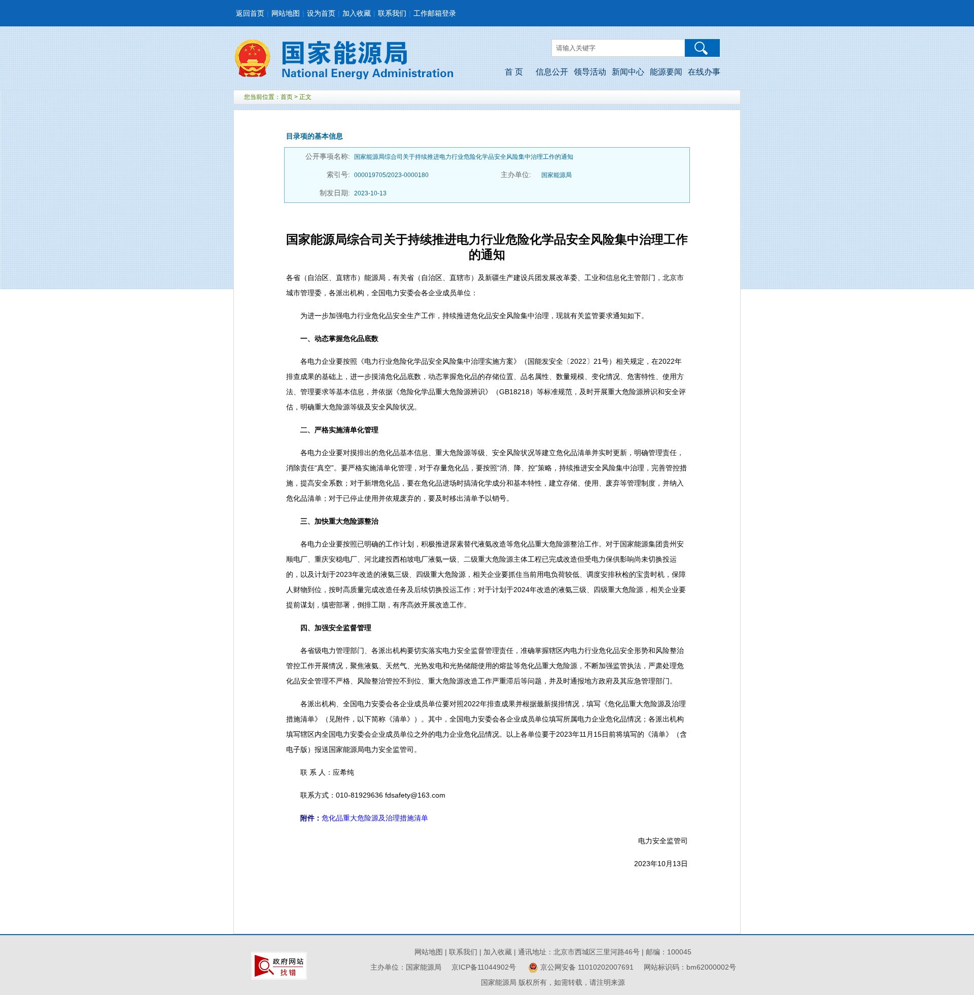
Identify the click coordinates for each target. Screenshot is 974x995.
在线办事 (704, 71)
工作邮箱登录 (434, 13)
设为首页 (321, 13)
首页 (287, 96)
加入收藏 (356, 13)
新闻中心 (628, 71)
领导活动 (590, 71)
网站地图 (285, 13)
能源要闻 (666, 71)
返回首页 (250, 13)
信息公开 (552, 71)
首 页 (514, 71)
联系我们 (392, 13)
